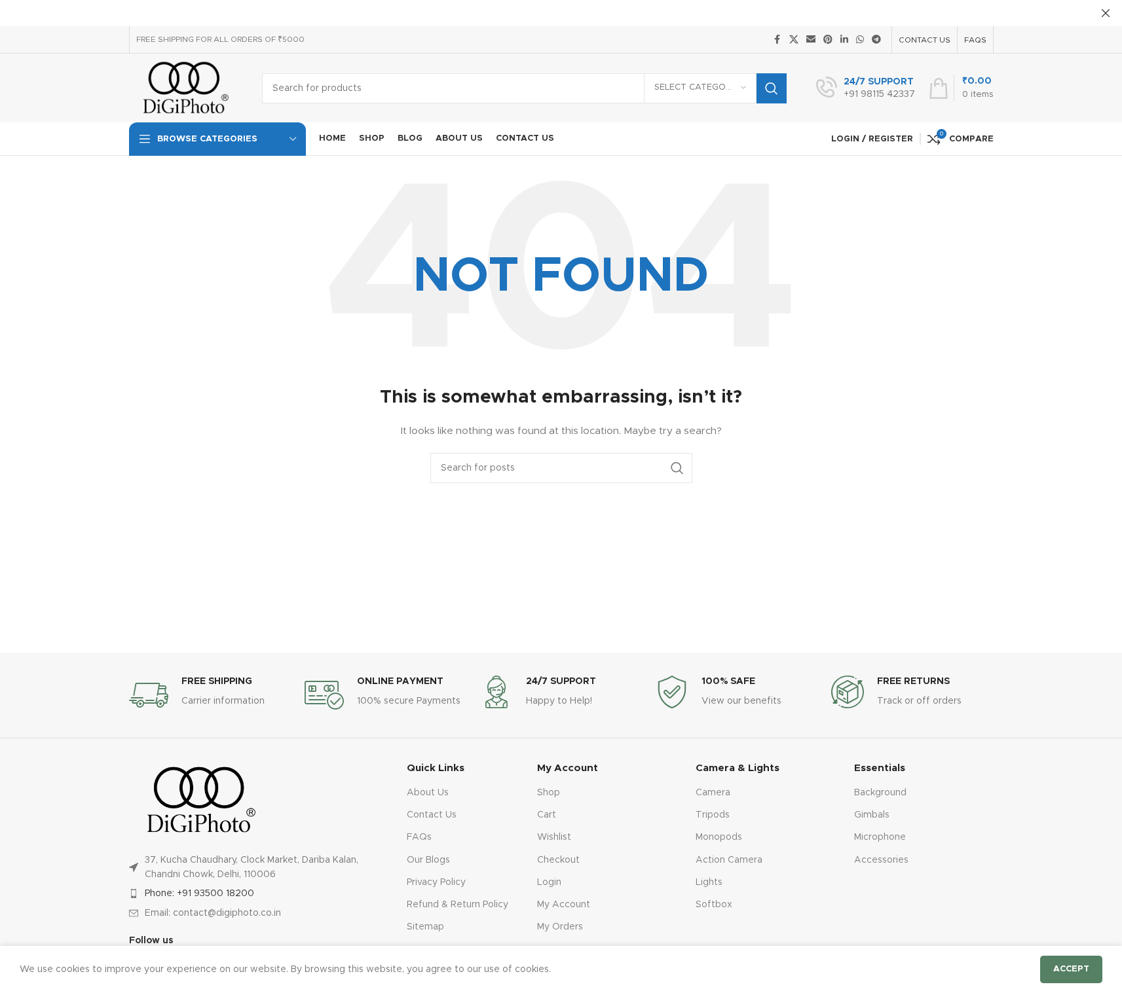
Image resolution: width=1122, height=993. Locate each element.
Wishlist (554, 837)
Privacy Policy (436, 882)
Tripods (713, 815)
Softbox (714, 904)
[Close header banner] (1105, 13)
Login (549, 882)
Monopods (719, 837)
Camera (713, 792)
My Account (563, 904)
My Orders (560, 926)
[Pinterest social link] (827, 40)
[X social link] (793, 40)
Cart (546, 815)
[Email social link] (810, 40)
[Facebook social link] (777, 40)
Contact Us (432, 815)
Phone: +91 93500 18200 (199, 893)
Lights (709, 882)
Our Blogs (428, 860)
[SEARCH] (772, 88)
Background (880, 792)
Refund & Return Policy (457, 904)
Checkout (558, 860)
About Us (428, 792)
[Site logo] (186, 87)
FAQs (419, 837)
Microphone (880, 837)
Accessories (881, 860)
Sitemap (425, 926)
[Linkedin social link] (844, 40)
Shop (548, 792)
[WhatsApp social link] (860, 40)
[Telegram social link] (876, 40)
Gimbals (871, 815)
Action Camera (729, 860)
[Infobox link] (865, 88)
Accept (1071, 969)
